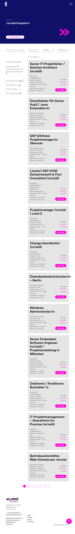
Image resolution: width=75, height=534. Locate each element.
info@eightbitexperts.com (14, 514)
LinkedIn (29, 517)
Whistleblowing (10, 522)
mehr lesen (60, 90)
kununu (29, 519)
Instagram (30, 521)
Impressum (9, 524)
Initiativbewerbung (15, 37)
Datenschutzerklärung (13, 520)
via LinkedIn (62, 82)
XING (29, 515)
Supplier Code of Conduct (14, 518)
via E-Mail (63, 84)
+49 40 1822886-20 (13, 512)
